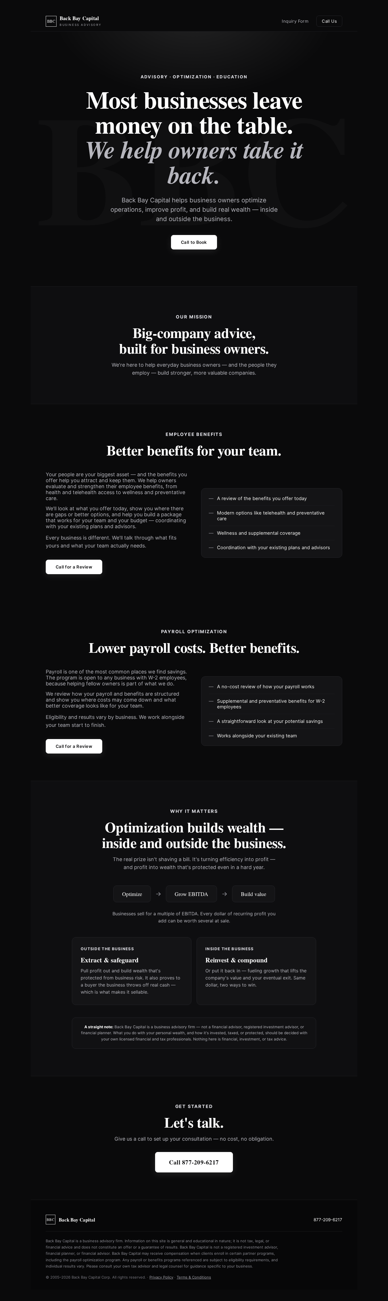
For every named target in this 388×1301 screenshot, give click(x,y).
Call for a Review (74, 567)
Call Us (329, 21)
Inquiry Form (295, 21)
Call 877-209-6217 (194, 1162)
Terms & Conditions (194, 1277)
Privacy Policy (161, 1277)
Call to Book (194, 242)
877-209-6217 (328, 1219)
